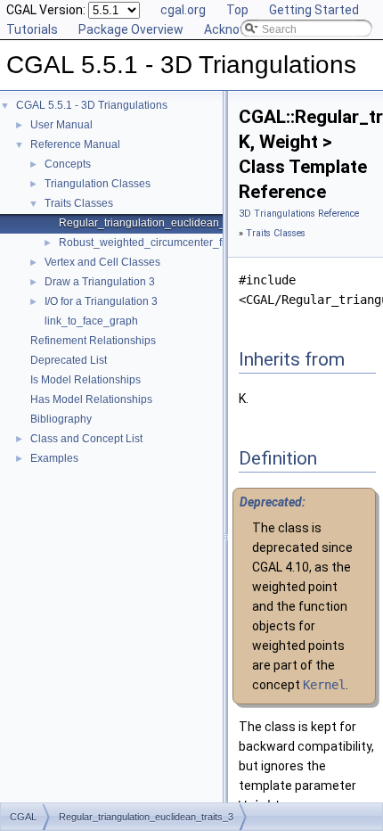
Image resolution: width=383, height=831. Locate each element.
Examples (54, 458)
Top (237, 10)
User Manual (61, 125)
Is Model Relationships (85, 380)
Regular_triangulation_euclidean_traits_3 (160, 223)
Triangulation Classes (98, 183)
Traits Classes (79, 203)
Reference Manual (75, 144)
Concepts (68, 164)
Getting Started (314, 10)
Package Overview (130, 29)
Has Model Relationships (91, 399)
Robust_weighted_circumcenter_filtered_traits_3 (176, 242)
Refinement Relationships (93, 340)
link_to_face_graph (91, 321)
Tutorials (32, 29)
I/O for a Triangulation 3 (101, 301)
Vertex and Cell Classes (102, 262)
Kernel (324, 685)
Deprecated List (68, 360)
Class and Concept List (86, 438)
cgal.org (183, 10)
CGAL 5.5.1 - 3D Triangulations (91, 105)
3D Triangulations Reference (299, 213)
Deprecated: (273, 502)
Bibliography (61, 419)
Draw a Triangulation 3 (100, 282)
